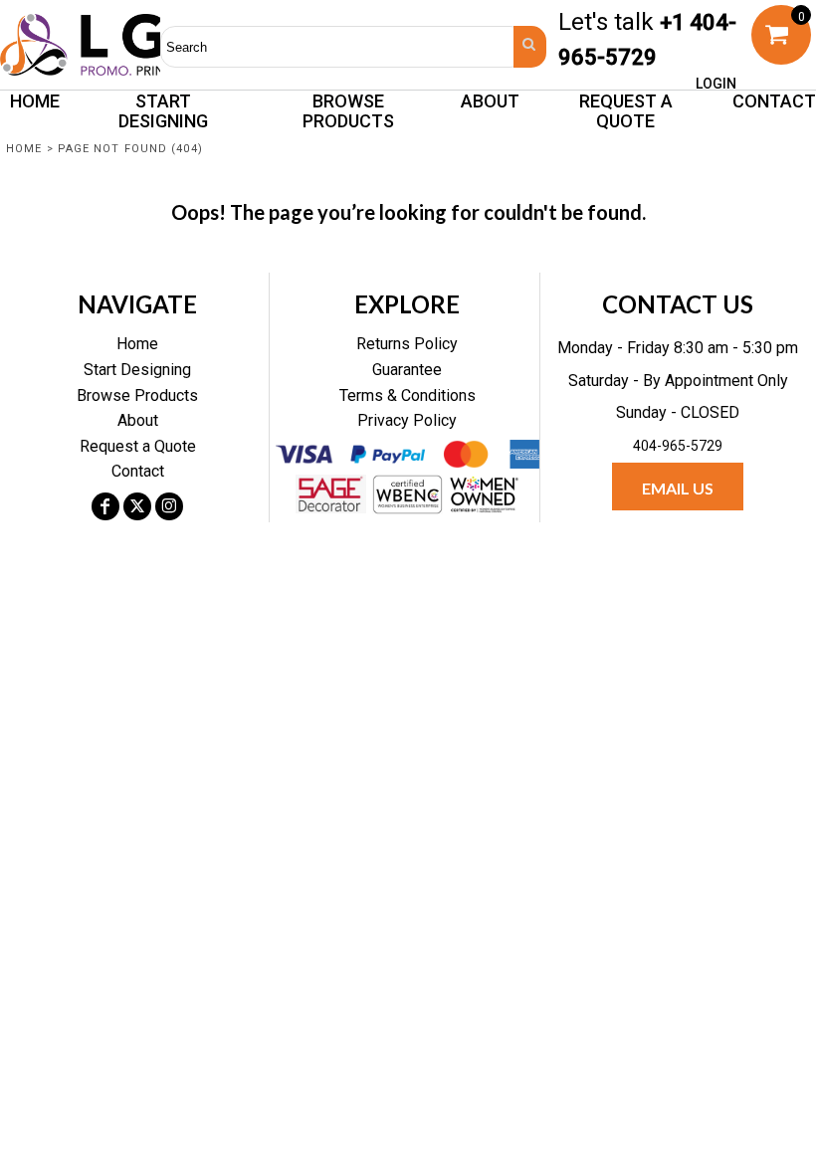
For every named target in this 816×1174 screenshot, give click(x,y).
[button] (348, 110)
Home (24, 148)
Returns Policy (407, 343)
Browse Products (137, 395)
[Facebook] (105, 506)
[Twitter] (137, 506)
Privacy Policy (407, 420)
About (137, 420)
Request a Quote (138, 446)
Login (716, 84)
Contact (137, 471)
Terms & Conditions (407, 395)
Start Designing (137, 369)
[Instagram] (169, 506)
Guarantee (407, 369)
